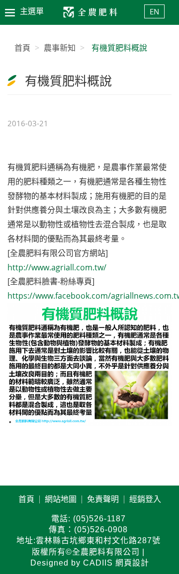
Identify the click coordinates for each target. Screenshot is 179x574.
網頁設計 (132, 563)
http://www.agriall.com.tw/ (56, 267)
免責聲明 (103, 499)
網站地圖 (61, 499)
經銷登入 (145, 499)
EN (154, 11)
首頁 (26, 499)
